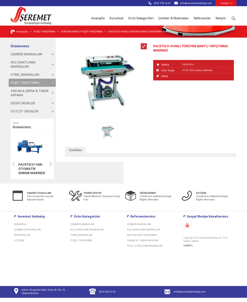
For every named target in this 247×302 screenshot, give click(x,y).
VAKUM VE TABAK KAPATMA (142, 240)
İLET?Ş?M (19, 240)
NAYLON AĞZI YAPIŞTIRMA (142, 235)
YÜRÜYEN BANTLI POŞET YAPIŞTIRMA (81, 31)
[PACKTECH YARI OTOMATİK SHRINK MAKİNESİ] (30, 159)
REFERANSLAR (22, 235)
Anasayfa (98, 18)
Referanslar (202, 18)
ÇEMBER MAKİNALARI (82, 224)
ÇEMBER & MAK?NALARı (27, 229)
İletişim (221, 18)
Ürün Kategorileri (141, 18)
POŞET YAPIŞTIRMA (44, 31)
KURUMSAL (20, 224)
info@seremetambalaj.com (196, 3)
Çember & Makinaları (173, 18)
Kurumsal (116, 18)
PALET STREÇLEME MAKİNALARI (145, 245)
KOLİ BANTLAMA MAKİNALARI (87, 229)
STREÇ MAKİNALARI (81, 235)
